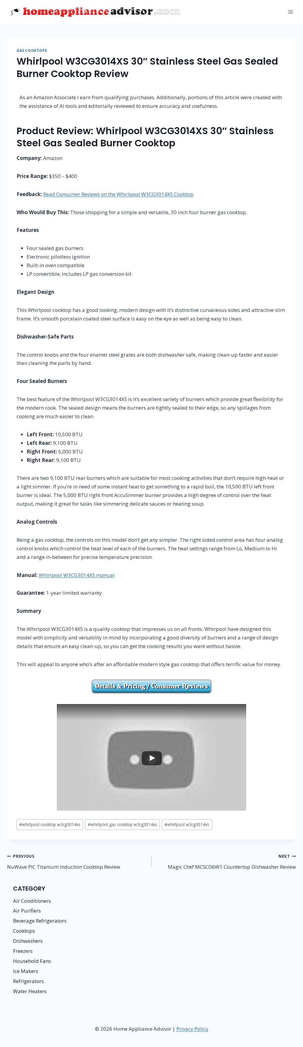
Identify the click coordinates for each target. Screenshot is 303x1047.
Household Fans (32, 961)
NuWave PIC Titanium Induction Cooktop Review (63, 861)
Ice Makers (25, 971)
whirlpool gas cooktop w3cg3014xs (122, 824)
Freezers (23, 950)
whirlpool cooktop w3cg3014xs (49, 824)
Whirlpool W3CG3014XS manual (77, 575)
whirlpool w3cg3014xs (187, 824)
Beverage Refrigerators (40, 920)
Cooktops (24, 930)
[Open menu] (290, 11)
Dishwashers (28, 940)
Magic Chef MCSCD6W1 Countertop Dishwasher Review (232, 861)
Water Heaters (30, 991)
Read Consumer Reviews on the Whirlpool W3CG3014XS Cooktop (118, 194)
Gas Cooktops (32, 50)
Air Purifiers (27, 910)
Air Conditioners (32, 900)
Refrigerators (28, 981)
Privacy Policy (192, 1028)
